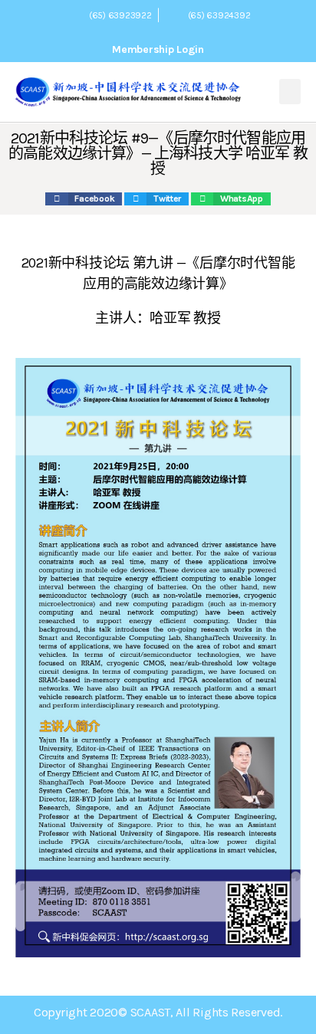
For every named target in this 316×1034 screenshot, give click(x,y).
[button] (290, 91)
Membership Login (158, 49)
